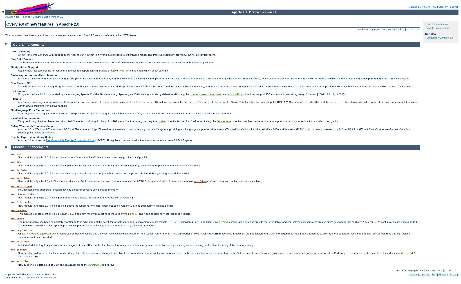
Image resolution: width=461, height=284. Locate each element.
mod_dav (16, 162)
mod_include (305, 102)
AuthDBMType (96, 264)
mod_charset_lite (22, 194)
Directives (424, 6)
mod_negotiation (21, 230)
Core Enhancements (437, 24)
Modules (413, 6)
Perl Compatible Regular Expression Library (71, 140)
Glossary (443, 6)
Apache (9, 16)
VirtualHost (236, 94)
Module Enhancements (438, 28)
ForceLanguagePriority (41, 233)
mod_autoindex (20, 241)
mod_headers (19, 210)
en (389, 29)
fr (400, 29)
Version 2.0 (57, 16)
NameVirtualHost (210, 94)
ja (406, 29)
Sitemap (454, 6)
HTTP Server (23, 16)
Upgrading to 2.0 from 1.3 (439, 37)
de (383, 29)
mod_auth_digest (21, 186)
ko (412, 29)
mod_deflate (19, 170)
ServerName (224, 121)
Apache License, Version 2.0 (41, 277)
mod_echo (125, 70)
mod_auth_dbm (19, 261)
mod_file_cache (21, 202)
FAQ (434, 6)
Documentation (40, 16)
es (395, 29)
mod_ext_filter (339, 102)
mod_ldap (200, 181)
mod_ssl (16, 154)
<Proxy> (223, 222)
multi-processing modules (189, 78)
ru (418, 29)
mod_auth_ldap (20, 178)
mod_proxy (130, 214)
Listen (194, 94)
